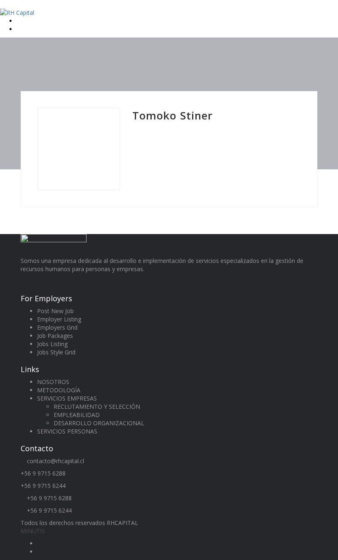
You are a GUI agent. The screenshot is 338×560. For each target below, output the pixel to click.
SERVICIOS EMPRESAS (67, 398)
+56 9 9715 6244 (43, 486)
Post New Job (55, 311)
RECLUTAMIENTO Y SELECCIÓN (97, 406)
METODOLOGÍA (58, 390)
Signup (26, 29)
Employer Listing (59, 319)
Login (24, 21)
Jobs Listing (52, 344)
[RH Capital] (17, 12)
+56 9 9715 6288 (43, 473)
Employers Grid (57, 327)
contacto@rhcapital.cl (55, 461)
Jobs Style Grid (56, 352)
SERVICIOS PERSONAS (67, 431)
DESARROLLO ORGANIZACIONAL (99, 423)
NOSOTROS (53, 382)
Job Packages (55, 336)
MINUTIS (33, 531)
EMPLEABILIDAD (77, 415)
